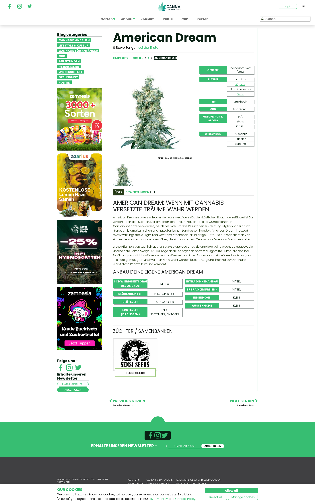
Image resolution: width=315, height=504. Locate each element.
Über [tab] (118, 192)
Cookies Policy (185, 499)
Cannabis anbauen (74, 40)
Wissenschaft (70, 72)
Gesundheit (68, 77)
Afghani (240, 84)
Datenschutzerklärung (191, 483)
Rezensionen (69, 66)
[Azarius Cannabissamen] (79, 185)
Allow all (231, 490)
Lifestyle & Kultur (74, 45)
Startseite (120, 58)
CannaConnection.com (169, 6)
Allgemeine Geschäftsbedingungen (198, 480)
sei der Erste (148, 47)
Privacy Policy (158, 499)
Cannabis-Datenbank (159, 480)
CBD (62, 56)
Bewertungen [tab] (140, 192)
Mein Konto (135, 483)
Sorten (138, 58)
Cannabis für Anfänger (78, 50)
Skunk (240, 94)
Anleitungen (69, 61)
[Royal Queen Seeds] (79, 252)
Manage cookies (243, 497)
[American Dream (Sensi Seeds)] (152, 110)
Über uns (134, 480)
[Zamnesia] (79, 119)
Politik (64, 82)
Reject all (215, 497)
